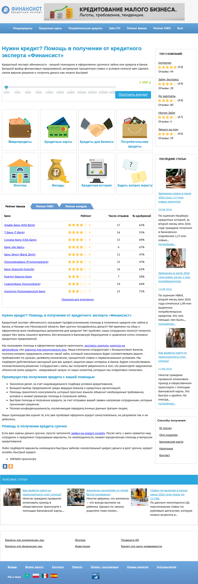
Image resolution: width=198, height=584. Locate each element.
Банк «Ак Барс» (14, 247)
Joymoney (164, 63)
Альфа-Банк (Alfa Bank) (19, 225)
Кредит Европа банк (18, 276)
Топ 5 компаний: (171, 54)
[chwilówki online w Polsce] (36, 577)
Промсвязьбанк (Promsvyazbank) (26, 262)
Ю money (165, 428)
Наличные (166, 448)
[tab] (12, 206)
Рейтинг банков (137, 28)
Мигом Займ (166, 113)
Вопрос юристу (34, 567)
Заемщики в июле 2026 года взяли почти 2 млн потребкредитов (174, 277)
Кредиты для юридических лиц (24, 540)
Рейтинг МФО (162, 28)
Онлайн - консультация (105, 567)
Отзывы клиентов (137, 567)
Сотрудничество (166, 567)
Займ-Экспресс (168, 79)
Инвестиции (82, 546)
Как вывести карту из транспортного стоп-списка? (172, 357)
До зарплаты (167, 96)
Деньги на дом (168, 129)
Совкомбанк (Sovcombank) (22, 284)
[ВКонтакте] (5, 466)
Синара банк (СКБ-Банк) (20, 240)
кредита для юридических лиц (46, 349)
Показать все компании (78, 299)
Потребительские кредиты (85, 28)
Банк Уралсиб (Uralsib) (19, 269)
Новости (77, 567)
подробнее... (166, 244)
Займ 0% (114, 28)
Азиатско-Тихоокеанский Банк (24, 291)
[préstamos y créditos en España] (54, 577)
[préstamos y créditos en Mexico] (45, 577)
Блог (180, 28)
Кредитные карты (50, 28)
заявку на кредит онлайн (88, 433)
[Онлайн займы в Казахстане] (27, 577)
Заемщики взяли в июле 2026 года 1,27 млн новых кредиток (174, 197)
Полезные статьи (14, 479)
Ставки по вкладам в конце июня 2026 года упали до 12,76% (168, 494)
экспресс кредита (96, 345)
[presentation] (12, 206)
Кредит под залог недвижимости (141, 546)
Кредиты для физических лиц (23, 546)
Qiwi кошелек (168, 435)
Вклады (12, 567)
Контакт (164, 455)
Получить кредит (133, 94)
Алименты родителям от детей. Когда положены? (107, 492)
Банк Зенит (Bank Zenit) (19, 254)
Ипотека (80, 540)
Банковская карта (171, 441)
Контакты (58, 567)
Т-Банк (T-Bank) (14, 232)
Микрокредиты (22, 28)
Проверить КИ (130, 540)
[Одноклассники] (10, 466)
